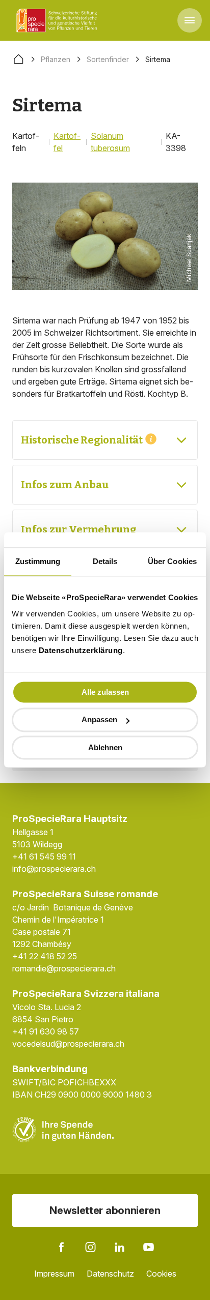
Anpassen (99, 720)
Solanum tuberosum (110, 142)
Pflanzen (55, 59)
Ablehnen (105, 747)
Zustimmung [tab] (38, 561)
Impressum (54, 1273)
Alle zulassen (105, 692)
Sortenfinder (108, 59)
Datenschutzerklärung (81, 650)
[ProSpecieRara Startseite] (58, 20)
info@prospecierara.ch (54, 869)
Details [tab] (105, 561)
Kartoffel (67, 142)
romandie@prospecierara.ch (64, 968)
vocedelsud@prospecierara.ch (68, 1044)
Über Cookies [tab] (172, 561)
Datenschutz (110, 1273)
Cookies (161, 1273)
